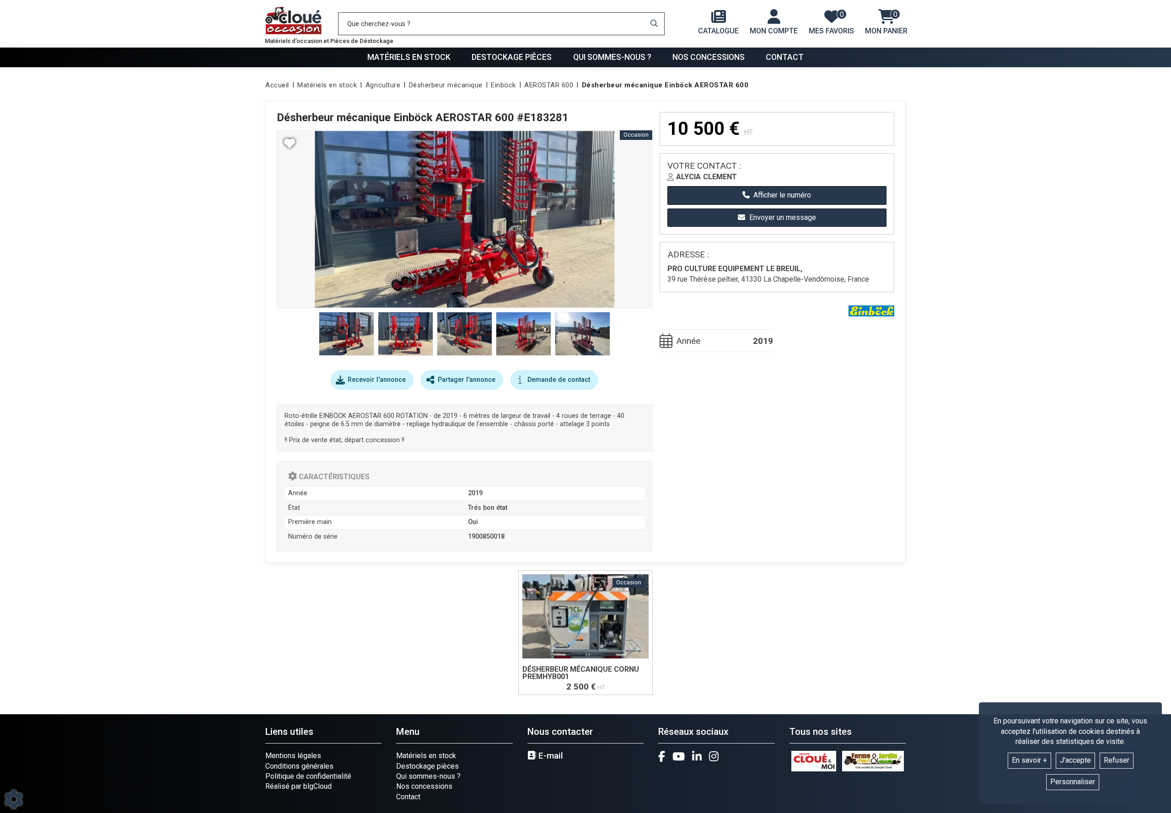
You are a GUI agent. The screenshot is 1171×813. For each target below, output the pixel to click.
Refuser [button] (1116, 760)
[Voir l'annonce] (585, 633)
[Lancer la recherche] (654, 23)
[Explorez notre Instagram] (714, 756)
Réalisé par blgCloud (298, 786)
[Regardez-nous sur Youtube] (678, 756)
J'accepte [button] (1075, 760)
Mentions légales (293, 755)
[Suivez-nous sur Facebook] (661, 756)
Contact (785, 57)
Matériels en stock (409, 57)
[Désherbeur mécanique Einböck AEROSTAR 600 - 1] (464, 219)
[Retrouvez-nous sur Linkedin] (697, 756)
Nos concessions (708, 57)
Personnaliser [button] (1072, 781)
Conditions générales (299, 766)
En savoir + (1029, 760)
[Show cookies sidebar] (14, 799)
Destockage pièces (512, 57)
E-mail (549, 756)
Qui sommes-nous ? (612, 57)
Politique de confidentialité (308, 776)
